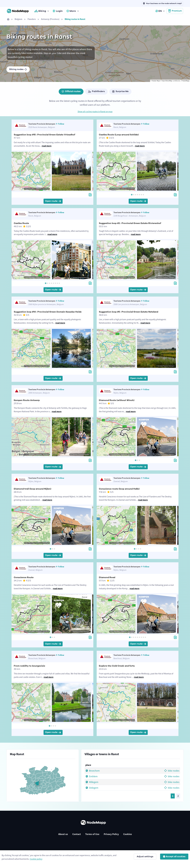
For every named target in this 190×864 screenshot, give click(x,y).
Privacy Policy (111, 834)
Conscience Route (24, 577)
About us (63, 834)
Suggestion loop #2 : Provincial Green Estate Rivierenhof (130, 223)
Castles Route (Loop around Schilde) (119, 134)
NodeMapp (185, 80)
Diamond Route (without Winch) (116, 400)
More (73, 11)
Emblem (93, 776)
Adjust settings (145, 856)
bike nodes (173, 770)
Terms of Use (92, 834)
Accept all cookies (175, 856)
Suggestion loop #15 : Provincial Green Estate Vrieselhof (44, 134)
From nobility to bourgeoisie (29, 665)
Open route (51, 201)
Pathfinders (98, 91)
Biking (42, 11)
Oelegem (93, 787)
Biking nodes (16, 69)
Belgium (18, 19)
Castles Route (21, 223)
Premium (177, 10)
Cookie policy (36, 858)
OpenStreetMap (167, 80)
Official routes (73, 91)
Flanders (32, 19)
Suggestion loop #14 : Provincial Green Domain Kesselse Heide (48, 311)
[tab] (131, 194)
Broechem (94, 770)
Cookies (127, 834)
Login (59, 11)
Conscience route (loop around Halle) (119, 488)
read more (46, 146)
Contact (76, 834)
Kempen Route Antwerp (27, 400)
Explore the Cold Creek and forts (117, 665)
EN (160, 11)
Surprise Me (122, 91)
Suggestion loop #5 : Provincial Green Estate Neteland (128, 311)
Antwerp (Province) (50, 19)
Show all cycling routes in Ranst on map (95, 111)
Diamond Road (107, 577)
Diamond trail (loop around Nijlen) (32, 488)
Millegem (93, 782)
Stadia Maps (156, 80)
